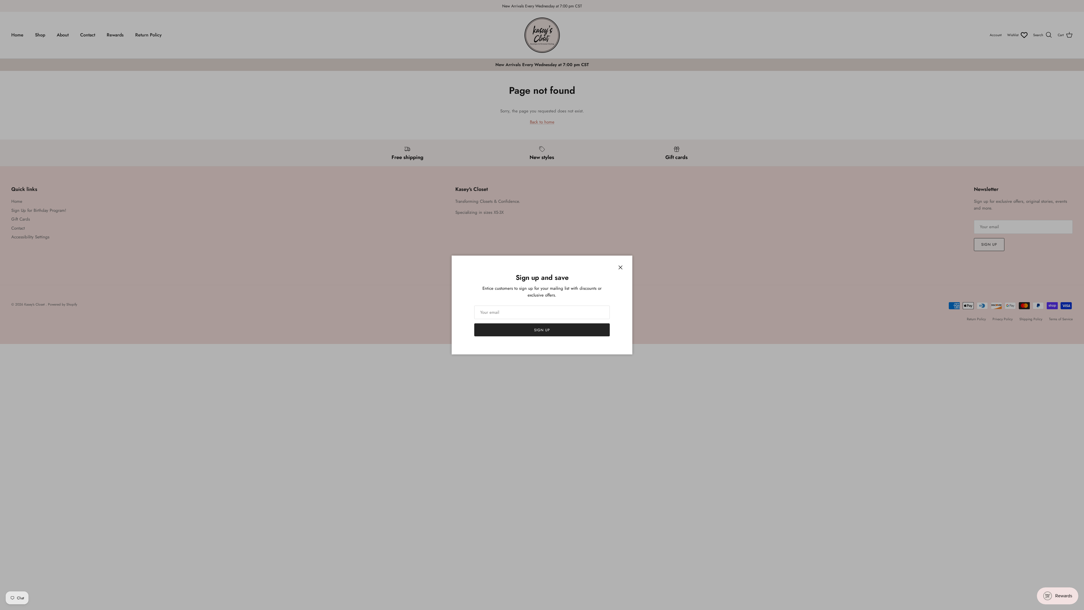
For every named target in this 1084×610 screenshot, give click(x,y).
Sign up (542, 330)
